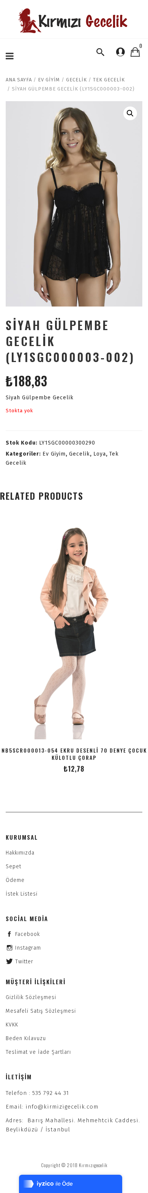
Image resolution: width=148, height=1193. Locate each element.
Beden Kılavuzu (26, 1038)
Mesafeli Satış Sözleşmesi (41, 1011)
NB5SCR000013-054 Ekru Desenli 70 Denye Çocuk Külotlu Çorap (74, 753)
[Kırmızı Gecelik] (74, 20)
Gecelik (76, 80)
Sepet (13, 866)
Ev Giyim (49, 80)
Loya (99, 454)
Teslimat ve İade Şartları (38, 1052)
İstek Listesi (22, 894)
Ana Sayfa (19, 80)
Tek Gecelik (109, 80)
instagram (28, 948)
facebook (27, 934)
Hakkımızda (20, 853)
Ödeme (15, 880)
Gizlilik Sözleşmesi (31, 997)
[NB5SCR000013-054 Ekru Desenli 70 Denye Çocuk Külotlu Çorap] (74, 628)
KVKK (12, 1024)
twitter (24, 961)
